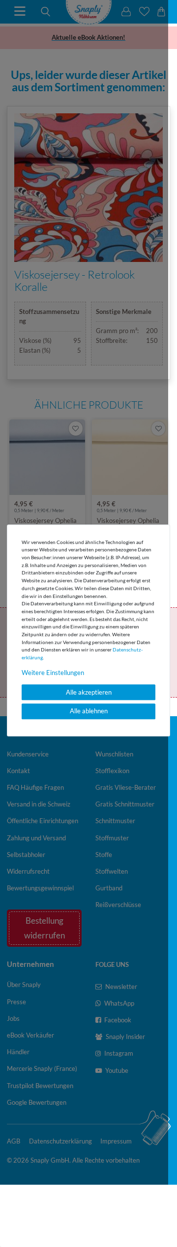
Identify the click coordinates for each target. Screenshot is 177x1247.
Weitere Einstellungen (53, 672)
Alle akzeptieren (89, 692)
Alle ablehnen (89, 711)
